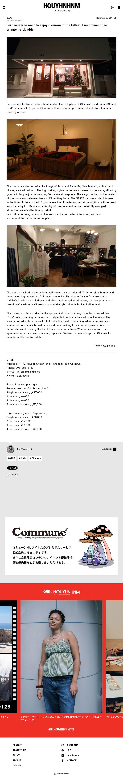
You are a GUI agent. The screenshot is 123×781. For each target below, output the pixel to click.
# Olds (22, 458)
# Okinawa (35, 458)
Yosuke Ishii (108, 345)
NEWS (15, 475)
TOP (8, 475)
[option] (61, 661)
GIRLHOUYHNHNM (61, 729)
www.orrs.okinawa (18, 375)
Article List (107, 449)
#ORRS (11, 458)
